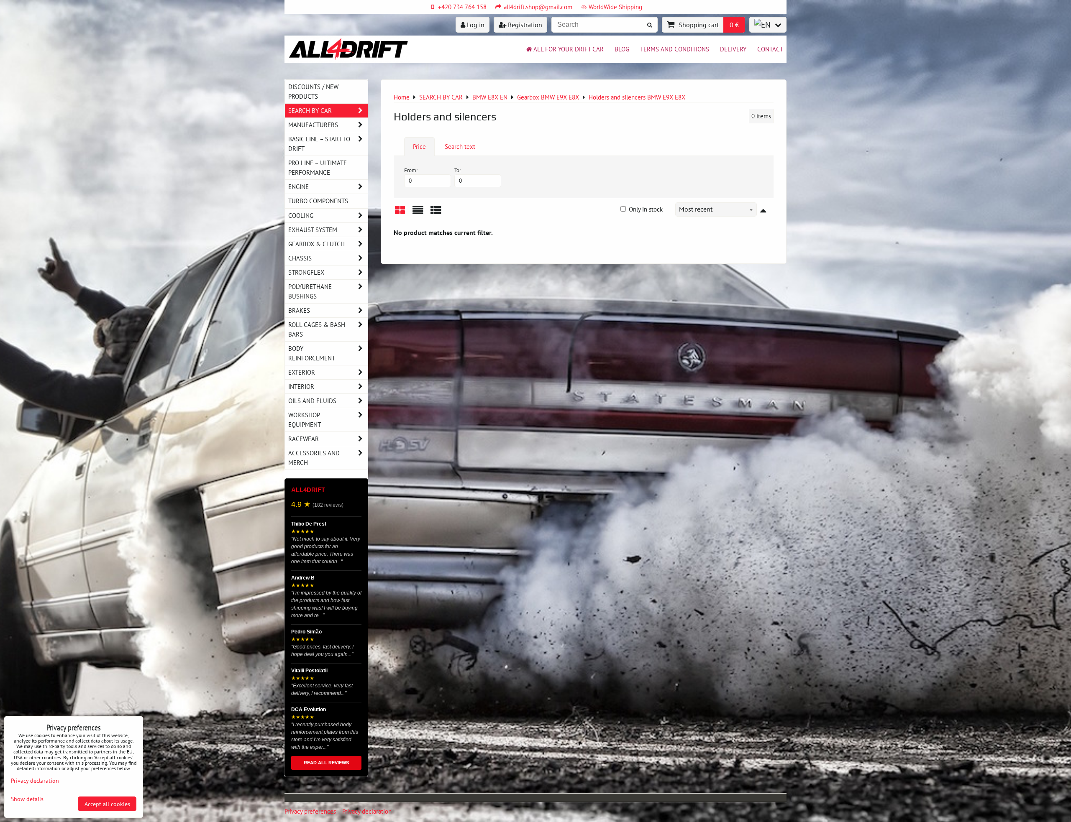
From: (411, 170)
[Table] (436, 213)
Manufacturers (313, 124)
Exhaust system (312, 229)
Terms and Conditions (674, 49)
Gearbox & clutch (316, 244)
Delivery (733, 49)
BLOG (622, 49)
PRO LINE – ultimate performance (317, 167)
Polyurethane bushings (310, 291)
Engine (298, 186)
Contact (770, 49)
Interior (301, 386)
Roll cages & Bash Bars (316, 329)
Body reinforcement (311, 353)
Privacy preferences (310, 811)
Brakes (299, 310)
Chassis (300, 258)
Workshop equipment (304, 420)
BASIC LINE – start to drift (319, 144)
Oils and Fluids (312, 400)
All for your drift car (568, 49)
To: (457, 170)
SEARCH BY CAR (310, 110)
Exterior (301, 372)
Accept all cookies (107, 804)
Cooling (300, 215)
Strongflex (306, 272)
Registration (524, 24)
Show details (27, 799)
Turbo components (318, 201)
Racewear (303, 438)
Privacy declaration (367, 811)
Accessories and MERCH (314, 458)
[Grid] (400, 213)
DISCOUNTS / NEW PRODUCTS (313, 91)
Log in (474, 24)
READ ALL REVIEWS (326, 762)
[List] (418, 213)
